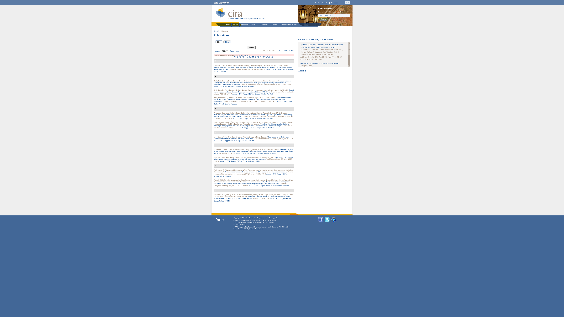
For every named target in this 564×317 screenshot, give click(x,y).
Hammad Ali (254, 122)
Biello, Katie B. (219, 90)
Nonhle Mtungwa (245, 150)
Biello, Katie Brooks (220, 81)
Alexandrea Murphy (233, 65)
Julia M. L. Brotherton (234, 124)
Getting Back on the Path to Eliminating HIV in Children (320, 63)
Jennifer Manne (267, 170)
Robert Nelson (241, 90)
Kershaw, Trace (219, 65)
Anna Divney (244, 65)
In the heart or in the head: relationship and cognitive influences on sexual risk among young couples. (253, 158)
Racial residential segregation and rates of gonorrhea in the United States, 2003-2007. (254, 91)
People (235, 24)
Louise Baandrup (265, 122)
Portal (317, 3)
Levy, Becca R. (219, 137)
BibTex (291, 50)
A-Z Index (334, 3)
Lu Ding (228, 137)
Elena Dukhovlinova (248, 180)
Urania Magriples (256, 65)
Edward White (283, 180)
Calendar (325, 3)
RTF (280, 50)
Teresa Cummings (249, 124)
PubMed (223, 72)
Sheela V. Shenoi (273, 150)
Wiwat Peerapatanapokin (252, 170)
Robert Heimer (268, 113)
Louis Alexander (229, 182)
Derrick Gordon (282, 65)
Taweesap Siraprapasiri (233, 170)
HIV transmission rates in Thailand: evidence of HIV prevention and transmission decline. (255, 172)
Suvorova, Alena (219, 195)
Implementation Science (289, 24)
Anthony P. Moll (257, 150)
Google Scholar (241, 86)
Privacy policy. (274, 218)
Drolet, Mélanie (219, 122)
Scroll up (349, 43)
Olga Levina (269, 195)
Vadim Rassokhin (226, 196)
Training (274, 24)
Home (216, 31)
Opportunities (263, 24)
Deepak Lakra (237, 137)
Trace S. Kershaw (245, 81)
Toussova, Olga (219, 113)
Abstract (268, 69)
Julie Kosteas (247, 137)
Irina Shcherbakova (233, 113)
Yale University (221, 2)
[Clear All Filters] (245, 55)
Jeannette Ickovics (271, 81)
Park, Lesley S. (219, 170)
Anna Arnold (230, 157)
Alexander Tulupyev (281, 195)
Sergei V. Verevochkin (232, 180)
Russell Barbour (272, 180)
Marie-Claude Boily (242, 122)
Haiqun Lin (256, 81)
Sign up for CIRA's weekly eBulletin (330, 12)
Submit (323, 19)
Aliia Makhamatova (245, 195)
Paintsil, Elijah (218, 180)
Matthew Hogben (253, 90)
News (253, 24)
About (228, 24)
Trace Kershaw (230, 90)
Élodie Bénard (230, 122)
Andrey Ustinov (258, 195)
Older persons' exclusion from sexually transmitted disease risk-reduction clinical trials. (251, 138)
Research (244, 24)
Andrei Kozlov (282, 113)
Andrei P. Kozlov (241, 182)
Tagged (285, 50)
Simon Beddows (287, 122)
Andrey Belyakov (232, 195)
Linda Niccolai (268, 65)
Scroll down (349, 66)
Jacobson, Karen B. (221, 150)
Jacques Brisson (220, 124)
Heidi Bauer (276, 122)
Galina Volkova (246, 113)
